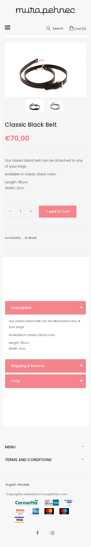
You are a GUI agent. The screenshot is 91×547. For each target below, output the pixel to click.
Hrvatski (23, 485)
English (11, 485)
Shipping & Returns (27, 365)
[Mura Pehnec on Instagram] (53, 533)
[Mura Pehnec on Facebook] (37, 533)
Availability (13, 238)
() (80, 29)
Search (58, 28)
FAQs (15, 381)
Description (21, 307)
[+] (31, 212)
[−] (10, 212)
